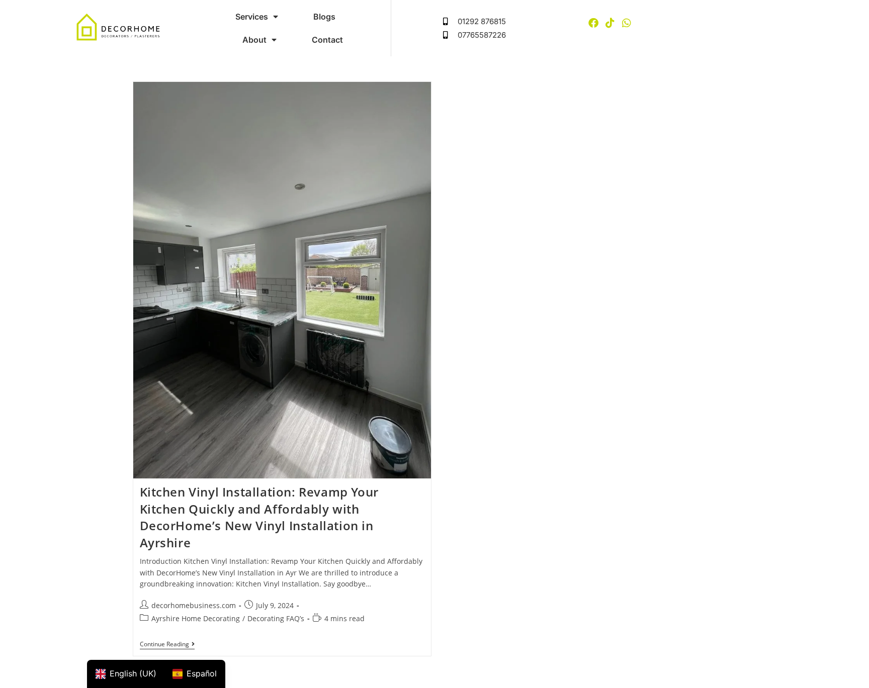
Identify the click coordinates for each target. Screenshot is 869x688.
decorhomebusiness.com (193, 605)
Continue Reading (167, 644)
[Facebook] (593, 23)
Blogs (324, 17)
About (254, 40)
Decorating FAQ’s (275, 618)
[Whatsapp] (627, 23)
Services (251, 17)
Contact (327, 40)
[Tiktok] (610, 23)
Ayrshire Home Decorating (195, 618)
